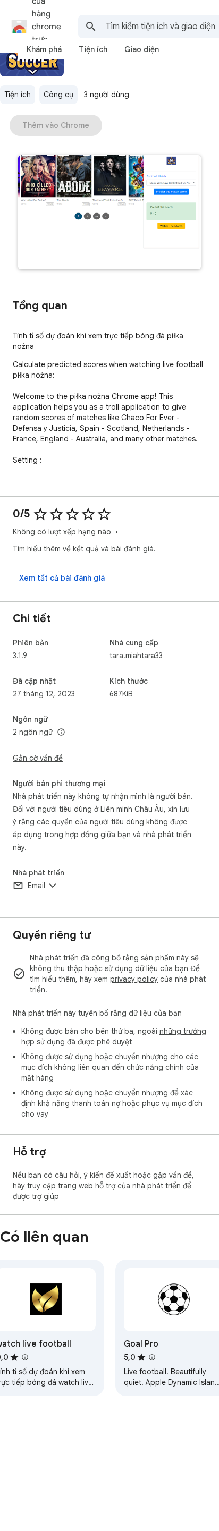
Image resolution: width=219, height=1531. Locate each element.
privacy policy (134, 979)
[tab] (44, 49)
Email (36, 885)
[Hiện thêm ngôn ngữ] (61, 732)
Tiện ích (17, 94)
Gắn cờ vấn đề (38, 758)
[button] (109, 213)
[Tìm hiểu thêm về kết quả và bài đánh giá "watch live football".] (25, 1357)
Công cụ (58, 94)
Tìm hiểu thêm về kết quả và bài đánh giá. (84, 549)
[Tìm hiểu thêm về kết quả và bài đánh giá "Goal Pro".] (152, 1357)
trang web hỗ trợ (86, 1185)
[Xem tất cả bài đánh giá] (62, 578)
